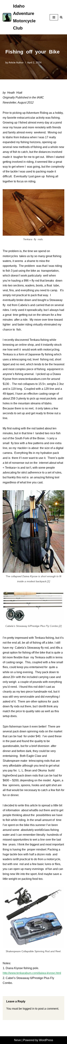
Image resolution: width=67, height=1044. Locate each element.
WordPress (46, 1040)
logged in (28, 1008)
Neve (17, 1040)
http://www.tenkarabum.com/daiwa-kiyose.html (32, 973)
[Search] (61, 17)
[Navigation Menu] (54, 17)
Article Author (16, 62)
